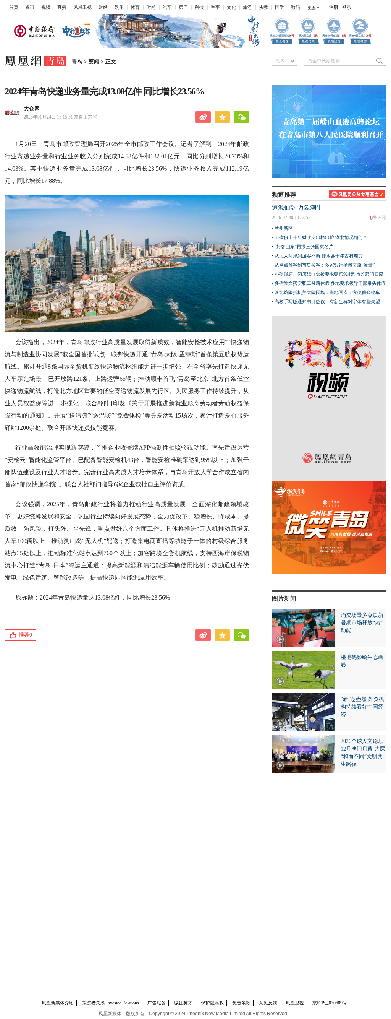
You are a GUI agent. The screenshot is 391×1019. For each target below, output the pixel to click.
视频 (45, 7)
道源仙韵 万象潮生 (297, 207)
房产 (183, 7)
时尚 (151, 7)
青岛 (77, 62)
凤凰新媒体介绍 (58, 1003)
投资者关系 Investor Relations (110, 1003)
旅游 (247, 7)
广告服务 (156, 1003)
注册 (333, 7)
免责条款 (241, 1003)
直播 (61, 7)
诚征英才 (183, 1003)
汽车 (167, 7)
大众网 (32, 109)
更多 (312, 7)
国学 (279, 7)
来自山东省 (60, 117)
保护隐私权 (212, 1003)
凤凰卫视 (82, 7)
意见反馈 (268, 1003)
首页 (13, 7)
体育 (135, 7)
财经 (103, 7)
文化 (231, 7)
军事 (215, 7)
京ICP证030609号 (329, 1003)
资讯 (29, 7)
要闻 (94, 62)
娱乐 (119, 7)
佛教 (263, 7)
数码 (295, 7)
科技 (199, 7)
